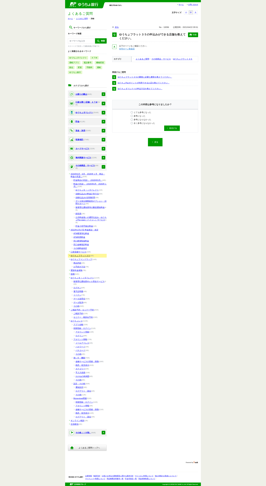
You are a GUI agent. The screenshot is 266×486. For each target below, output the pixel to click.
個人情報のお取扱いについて (166, 476)
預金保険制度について (146, 479)
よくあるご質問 (82, 19)
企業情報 (88, 476)
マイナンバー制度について (95, 479)
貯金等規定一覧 (131, 479)
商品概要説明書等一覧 (115, 479)
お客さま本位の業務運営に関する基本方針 (117, 476)
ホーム (181, 5)
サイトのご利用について (144, 476)
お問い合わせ (193, 5)
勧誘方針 (97, 476)
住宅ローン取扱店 (127, 49)
